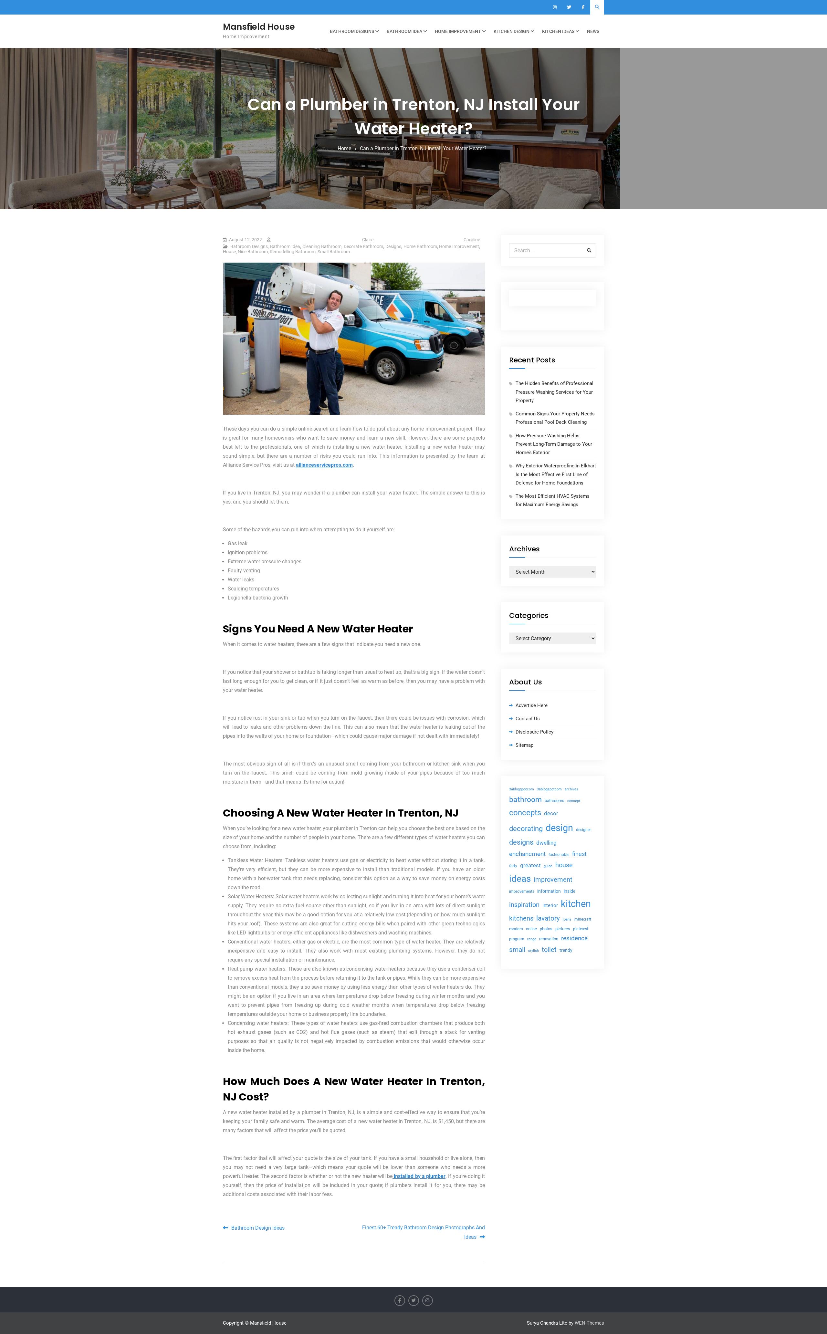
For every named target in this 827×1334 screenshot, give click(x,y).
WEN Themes (589, 1323)
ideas (520, 878)
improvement (553, 879)
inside (569, 891)
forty (513, 866)
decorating (526, 828)
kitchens (521, 918)
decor (551, 813)
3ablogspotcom (549, 789)
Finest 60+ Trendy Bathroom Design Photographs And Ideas (423, 1232)
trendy (566, 950)
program (516, 939)
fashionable (559, 854)
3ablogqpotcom (521, 789)
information (549, 891)
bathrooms (554, 800)
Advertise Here (532, 705)
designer (583, 830)
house (564, 865)
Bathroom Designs (352, 31)
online (531, 928)
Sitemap (524, 745)
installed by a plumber (419, 1176)
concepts (525, 812)
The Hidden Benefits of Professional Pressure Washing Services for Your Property (554, 391)
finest (579, 854)
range (531, 939)
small (517, 950)
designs (521, 842)
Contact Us (528, 719)
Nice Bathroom (253, 251)
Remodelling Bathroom (293, 251)
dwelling (546, 842)
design (559, 827)
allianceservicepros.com (324, 465)
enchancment (527, 854)
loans (567, 919)
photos (546, 928)
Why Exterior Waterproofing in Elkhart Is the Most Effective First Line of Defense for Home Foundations (556, 474)
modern (516, 928)
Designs (393, 246)
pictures (562, 928)
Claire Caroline (421, 239)
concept (573, 801)
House (229, 251)
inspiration (524, 905)
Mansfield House (259, 27)
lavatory (548, 918)
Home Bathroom (420, 246)
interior (550, 905)
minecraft (582, 919)
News (593, 31)
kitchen (576, 903)
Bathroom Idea (404, 31)
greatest (530, 865)
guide (548, 866)
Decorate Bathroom (363, 246)
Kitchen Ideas (558, 31)
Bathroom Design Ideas (258, 1228)
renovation (548, 938)
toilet (549, 950)
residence (574, 938)
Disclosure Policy (534, 732)
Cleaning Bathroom (321, 246)
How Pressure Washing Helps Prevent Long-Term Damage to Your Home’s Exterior (554, 444)
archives (571, 789)
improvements (521, 891)
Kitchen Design (511, 31)
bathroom (525, 799)
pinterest (580, 929)
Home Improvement (458, 31)
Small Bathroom (334, 251)
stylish (533, 951)
